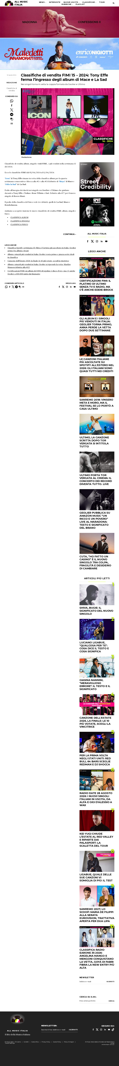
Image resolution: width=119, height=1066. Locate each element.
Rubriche (66, 4)
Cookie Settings (10, 1043)
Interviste (54, 2)
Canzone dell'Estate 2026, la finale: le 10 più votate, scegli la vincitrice (38, 261)
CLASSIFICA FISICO (19, 224)
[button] (11, 119)
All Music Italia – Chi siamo (13, 1042)
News (42, 2)
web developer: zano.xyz (108, 1044)
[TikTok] (113, 1029)
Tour (102, 2)
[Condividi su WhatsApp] (11, 100)
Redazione (12, 83)
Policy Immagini (69, 1042)
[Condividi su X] (11, 110)
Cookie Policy (57, 1042)
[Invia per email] (11, 123)
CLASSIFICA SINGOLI (20, 221)
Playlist (80, 4)
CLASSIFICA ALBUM (19, 217)
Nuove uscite (71, 2)
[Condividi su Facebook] (11, 105)
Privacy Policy (46, 1042)
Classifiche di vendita (12, 89)
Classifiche (88, 2)
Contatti (26, 1042)
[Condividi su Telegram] (11, 114)
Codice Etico (35, 1042)
